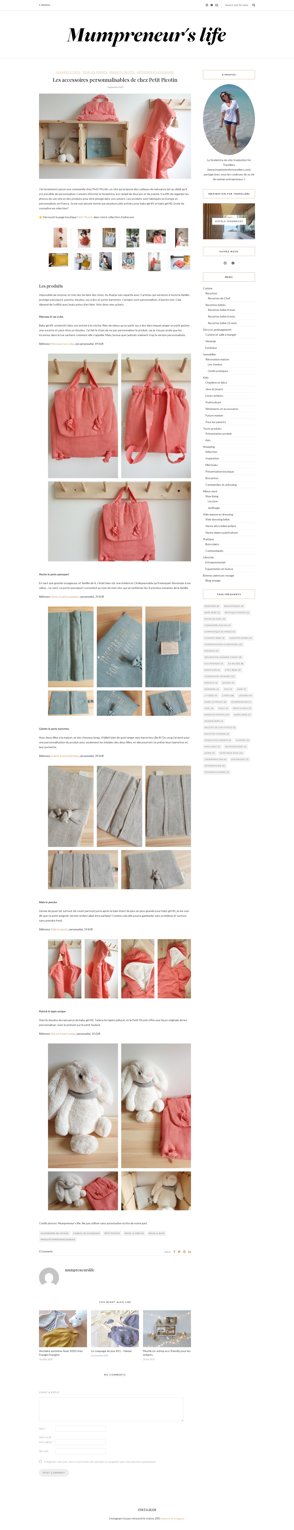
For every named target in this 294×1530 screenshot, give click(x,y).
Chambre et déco (68, 72)
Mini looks (211, 465)
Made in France (215, 702)
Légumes (245, 695)
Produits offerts (217, 715)
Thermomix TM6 (215, 759)
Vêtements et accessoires (155, 72)
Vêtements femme (217, 772)
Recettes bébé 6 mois (221, 316)
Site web (43, 1451)
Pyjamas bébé (214, 721)
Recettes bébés (215, 305)
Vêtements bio (215, 766)
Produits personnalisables (58, 1239)
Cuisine (207, 288)
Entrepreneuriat (215, 562)
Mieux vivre (210, 491)
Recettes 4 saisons (217, 734)
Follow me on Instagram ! (172, 1518)
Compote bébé (215, 638)
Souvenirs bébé (235, 747)
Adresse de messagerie (46, 1440)
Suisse (210, 753)
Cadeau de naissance (86, 1233)
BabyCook (212, 606)
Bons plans (212, 544)
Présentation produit (218, 433)
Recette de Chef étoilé (220, 727)
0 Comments (46, 1251)
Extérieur (211, 347)
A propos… (45, 5)
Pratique (208, 539)
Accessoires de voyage (55, 1233)
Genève (228, 683)
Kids (206, 377)
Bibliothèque (234, 606)
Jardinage (214, 507)
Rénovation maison (217, 359)
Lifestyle (208, 557)
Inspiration (212, 458)
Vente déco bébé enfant (220, 526)
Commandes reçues (218, 625)
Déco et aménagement (217, 329)
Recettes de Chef (219, 298)
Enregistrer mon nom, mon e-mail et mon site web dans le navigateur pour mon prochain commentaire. (100, 1461)
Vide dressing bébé (217, 519)
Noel (209, 708)
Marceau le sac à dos (62, 343)
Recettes (211, 293)
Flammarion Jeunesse (220, 676)
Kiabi (241, 689)
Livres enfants (214, 395)
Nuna (223, 708)
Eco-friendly (214, 664)
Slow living (211, 496)
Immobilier (209, 354)
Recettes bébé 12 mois (222, 323)
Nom (42, 1428)
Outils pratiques (218, 371)
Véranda (210, 341)
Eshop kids (212, 670)
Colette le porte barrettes (65, 756)
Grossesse (212, 689)
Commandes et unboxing (221, 484)
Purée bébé (242, 715)
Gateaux (211, 683)
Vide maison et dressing (218, 514)
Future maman (214, 415)
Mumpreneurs (241, 702)
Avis (208, 440)
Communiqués (214, 550)
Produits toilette (122, 72)
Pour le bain (157, 1233)
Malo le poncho (59, 929)
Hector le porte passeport (65, 596)
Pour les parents (95, 72)
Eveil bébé (233, 670)
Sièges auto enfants (218, 740)
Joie (228, 689)
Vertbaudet (240, 759)
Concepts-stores (240, 638)
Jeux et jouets (214, 389)
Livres (228, 695)
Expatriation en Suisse (219, 569)
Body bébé (212, 612)
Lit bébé (211, 695)
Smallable (212, 747)
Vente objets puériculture (221, 532)
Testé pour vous (231, 753)
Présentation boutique (219, 471)
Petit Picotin (85, 217)
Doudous (212, 651)
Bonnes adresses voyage (218, 575)
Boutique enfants (237, 612)
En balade (236, 664)
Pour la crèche (134, 1233)
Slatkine (242, 740)
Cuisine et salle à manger (220, 334)
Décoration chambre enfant (223, 657)
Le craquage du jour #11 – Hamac (111, 1351)
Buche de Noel (215, 619)
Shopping (209, 446)
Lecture (213, 501)
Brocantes (211, 478)
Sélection (211, 451)
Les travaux (215, 364)
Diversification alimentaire (223, 644)
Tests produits (212, 428)
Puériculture (213, 402)
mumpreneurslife (79, 1270)
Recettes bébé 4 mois (221, 310)
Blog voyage (213, 580)
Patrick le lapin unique (63, 1033)
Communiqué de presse (220, 632)
